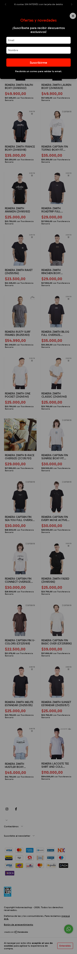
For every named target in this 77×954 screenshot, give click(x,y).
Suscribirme (38, 62)
